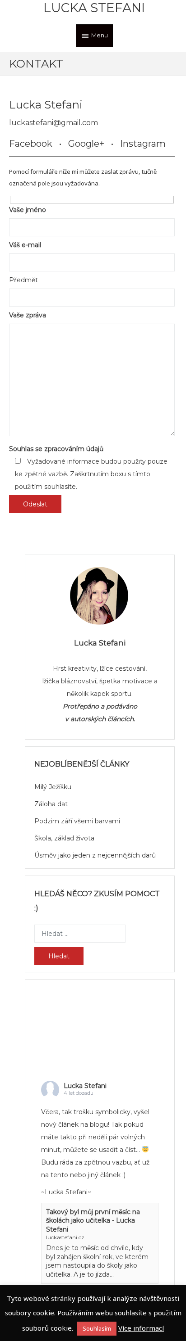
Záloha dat (51, 804)
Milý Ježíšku (52, 787)
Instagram (143, 143)
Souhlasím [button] (97, 1328)
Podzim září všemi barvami (77, 821)
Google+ (86, 143)
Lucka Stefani (94, 7)
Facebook (30, 143)
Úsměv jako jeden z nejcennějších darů (95, 855)
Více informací (141, 1327)
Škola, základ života (64, 838)
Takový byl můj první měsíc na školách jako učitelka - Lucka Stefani (93, 1220)
